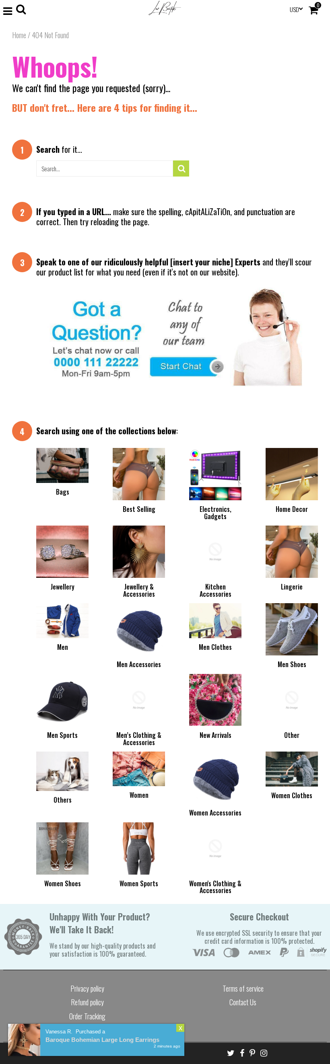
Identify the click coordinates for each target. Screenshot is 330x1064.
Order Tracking (87, 1016)
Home (19, 35)
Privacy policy (87, 988)
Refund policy (87, 1002)
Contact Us (242, 1002)
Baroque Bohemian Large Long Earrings (102, 1039)
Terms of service (243, 988)
